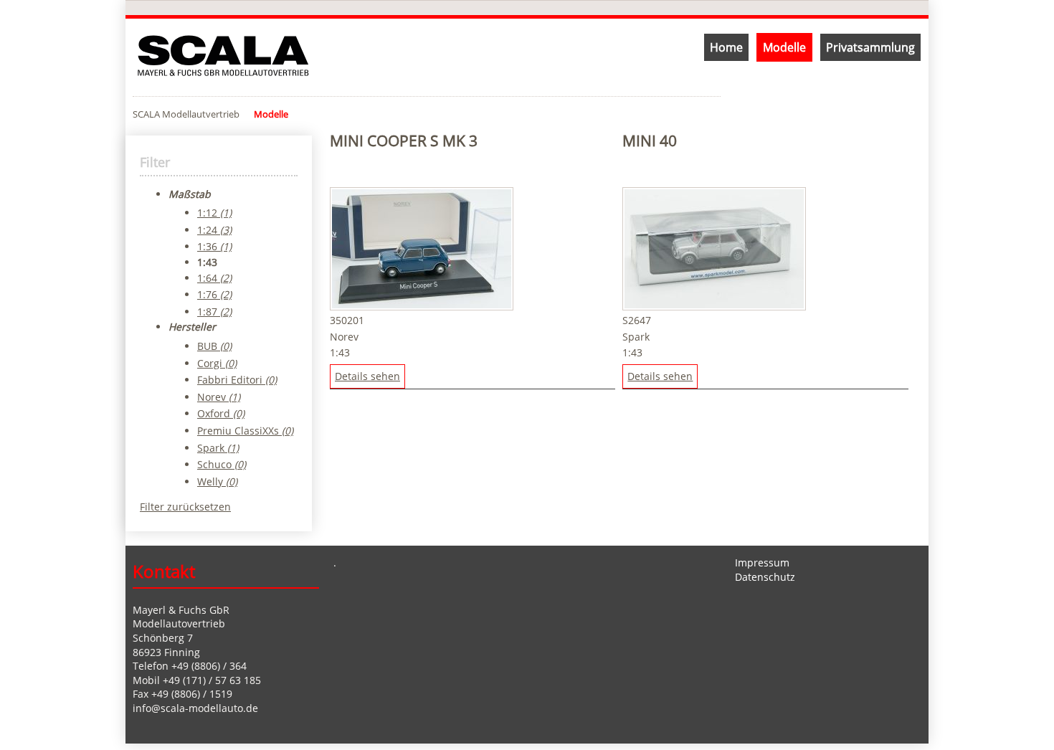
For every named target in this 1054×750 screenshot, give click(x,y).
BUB (214, 346)
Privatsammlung (870, 47)
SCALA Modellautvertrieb (186, 114)
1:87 (214, 311)
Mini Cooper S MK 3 (404, 140)
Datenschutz (765, 577)
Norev (344, 336)
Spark (636, 336)
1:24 (214, 230)
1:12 (214, 212)
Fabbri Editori (237, 379)
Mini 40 (649, 140)
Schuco (221, 464)
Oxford (220, 413)
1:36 (214, 246)
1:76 (214, 294)
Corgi (217, 363)
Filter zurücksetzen (185, 506)
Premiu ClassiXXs (245, 430)
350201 (347, 320)
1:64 (214, 278)
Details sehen (367, 376)
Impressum (762, 562)
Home (726, 47)
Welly (217, 481)
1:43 (340, 352)
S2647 (636, 320)
